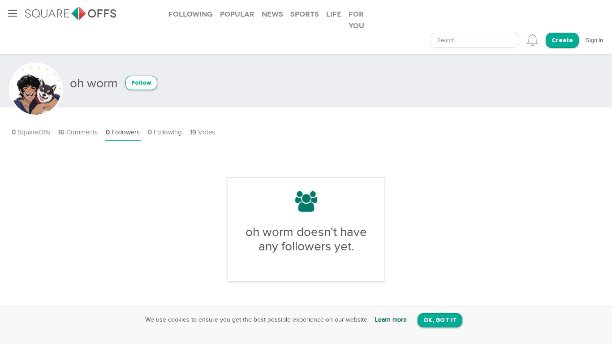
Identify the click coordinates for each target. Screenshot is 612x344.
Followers (123, 132)
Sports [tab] (304, 14)
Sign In (594, 40)
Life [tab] (333, 14)
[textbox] (474, 40)
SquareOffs (31, 132)
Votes (202, 132)
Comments (78, 132)
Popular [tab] (237, 14)
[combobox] (474, 40)
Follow (141, 83)
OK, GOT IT (440, 320)
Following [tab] (190, 14)
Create (562, 40)
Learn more (391, 319)
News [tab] (272, 14)
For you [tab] (356, 20)
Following (165, 132)
